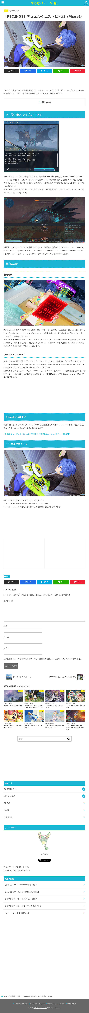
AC (6, 810)
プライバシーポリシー (37, 1004)
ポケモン (9, 796)
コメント (8, 601)
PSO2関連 (10, 789)
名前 (5, 626)
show (48, 102)
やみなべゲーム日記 (44, 3)
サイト (6, 648)
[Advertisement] (43, 80)
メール (6, 637)
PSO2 (6, 11)
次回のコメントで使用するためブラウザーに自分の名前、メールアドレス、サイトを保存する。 (43, 659)
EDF (7, 803)
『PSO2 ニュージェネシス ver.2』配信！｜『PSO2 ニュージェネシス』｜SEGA (36, 434)
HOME (5, 996)
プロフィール (51, 1004)
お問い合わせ (71, 1004)
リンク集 (61, 1004)
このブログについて (20, 1004)
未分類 (8, 817)
